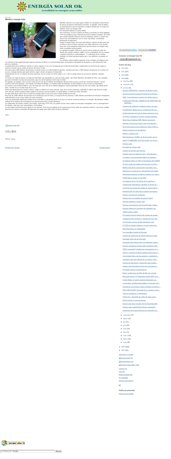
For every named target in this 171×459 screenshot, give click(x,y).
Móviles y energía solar (15, 19)
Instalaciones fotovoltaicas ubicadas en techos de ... (140, 185)
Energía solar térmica (126, 381)
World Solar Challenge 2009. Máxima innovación (139, 120)
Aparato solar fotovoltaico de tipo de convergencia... (140, 266)
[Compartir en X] (10, 131)
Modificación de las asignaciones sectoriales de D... (140, 168)
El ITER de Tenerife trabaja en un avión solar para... (140, 225)
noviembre (127, 84)
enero (125, 342)
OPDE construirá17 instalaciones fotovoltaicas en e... (141, 249)
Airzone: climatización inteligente (134, 195)
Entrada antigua (104, 148)
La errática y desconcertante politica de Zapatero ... (140, 157)
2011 (123, 71)
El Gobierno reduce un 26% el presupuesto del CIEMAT (141, 161)
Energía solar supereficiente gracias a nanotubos (139, 307)
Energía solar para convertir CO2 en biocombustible (140, 304)
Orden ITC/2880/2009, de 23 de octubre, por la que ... (141, 140)
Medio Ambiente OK (125, 375)
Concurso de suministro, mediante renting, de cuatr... (140, 106)
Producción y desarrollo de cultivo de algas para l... (140, 297)
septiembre (127, 315)
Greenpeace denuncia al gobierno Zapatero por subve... (141, 174)
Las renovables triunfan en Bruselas (135, 232)
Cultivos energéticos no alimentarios (135, 293)
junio (125, 325)
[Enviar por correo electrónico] (6, 131)
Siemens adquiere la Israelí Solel (134, 202)
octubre (126, 88)
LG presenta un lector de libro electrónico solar (138, 222)
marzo (125, 335)
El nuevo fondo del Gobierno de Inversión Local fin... (140, 164)
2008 (123, 347)
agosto (125, 318)
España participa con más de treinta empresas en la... (141, 113)
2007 (123, 350)
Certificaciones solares (130, 212)
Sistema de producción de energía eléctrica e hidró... (140, 236)
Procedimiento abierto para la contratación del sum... (140, 110)
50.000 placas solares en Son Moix (134, 178)
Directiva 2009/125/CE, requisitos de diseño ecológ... (140, 90)
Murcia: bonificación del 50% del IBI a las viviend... (140, 273)
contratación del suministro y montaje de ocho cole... (140, 219)
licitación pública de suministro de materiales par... (140, 208)
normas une (123, 369)
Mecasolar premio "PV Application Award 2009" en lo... (141, 276)
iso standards (123, 378)
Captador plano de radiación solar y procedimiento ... (140, 154)
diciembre (126, 81)
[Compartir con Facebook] (13, 131)
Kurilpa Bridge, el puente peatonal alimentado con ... (140, 280)
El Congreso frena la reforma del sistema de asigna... (141, 215)
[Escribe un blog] (8, 131)
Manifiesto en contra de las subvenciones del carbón (140, 171)
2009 (123, 78)
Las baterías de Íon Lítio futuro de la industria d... (139, 181)
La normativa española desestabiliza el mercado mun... (141, 283)
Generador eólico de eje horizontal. (134, 239)
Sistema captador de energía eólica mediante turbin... (141, 246)
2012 (123, 68)
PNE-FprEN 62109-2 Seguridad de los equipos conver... (141, 290)
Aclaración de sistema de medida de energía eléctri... (141, 188)
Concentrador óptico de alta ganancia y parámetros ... (141, 256)
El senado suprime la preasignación (135, 270)
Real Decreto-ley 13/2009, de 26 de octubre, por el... (140, 137)
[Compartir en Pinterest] (15, 131)
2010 (123, 75)
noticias (13, 139)
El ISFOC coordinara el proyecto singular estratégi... (140, 116)
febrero (125, 339)
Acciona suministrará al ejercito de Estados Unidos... (140, 205)
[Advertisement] (142, 30)
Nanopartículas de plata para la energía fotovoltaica (140, 191)
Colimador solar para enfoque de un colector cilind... (140, 259)
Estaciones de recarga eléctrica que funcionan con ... (141, 310)
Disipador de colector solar (132, 147)
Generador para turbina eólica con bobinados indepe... (141, 242)
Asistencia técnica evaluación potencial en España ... (141, 94)
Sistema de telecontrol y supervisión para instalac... (140, 263)
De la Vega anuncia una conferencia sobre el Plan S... (141, 127)
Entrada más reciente (12, 148)
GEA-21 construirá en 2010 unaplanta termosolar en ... (141, 253)
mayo (125, 329)
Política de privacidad (126, 394)
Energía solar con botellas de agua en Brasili (138, 198)
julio (124, 322)
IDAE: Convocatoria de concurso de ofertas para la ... (141, 97)
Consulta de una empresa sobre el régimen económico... (142, 287)
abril (124, 332)
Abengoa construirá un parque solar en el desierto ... (140, 123)
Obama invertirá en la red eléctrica (134, 130)
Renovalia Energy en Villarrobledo (134, 229)
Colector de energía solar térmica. (134, 151)
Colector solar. (127, 144)
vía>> (7, 115)
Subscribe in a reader (126, 354)
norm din (122, 372)
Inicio (59, 148)
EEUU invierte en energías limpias (134, 300)
